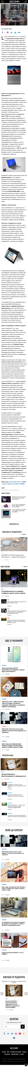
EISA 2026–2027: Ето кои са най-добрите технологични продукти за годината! (14, 731)
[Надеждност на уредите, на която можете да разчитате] (14, 544)
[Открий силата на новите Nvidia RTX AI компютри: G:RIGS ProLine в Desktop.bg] (4, 815)
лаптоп (7, 490)
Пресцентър (7, 1055)
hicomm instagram (16, 1034)
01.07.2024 (14, 21)
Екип (8, 1053)
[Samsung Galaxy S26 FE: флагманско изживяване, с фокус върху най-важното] (14, 655)
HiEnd (8, 619)
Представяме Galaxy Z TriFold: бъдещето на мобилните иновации (16, 796)
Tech (2, 590)
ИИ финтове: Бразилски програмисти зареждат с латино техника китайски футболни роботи (16, 622)
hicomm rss (23, 1034)
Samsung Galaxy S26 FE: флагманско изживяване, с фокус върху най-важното (13, 670)
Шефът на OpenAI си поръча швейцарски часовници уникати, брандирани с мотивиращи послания (17, 613)
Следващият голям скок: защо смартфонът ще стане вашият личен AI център (17, 787)
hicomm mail (14, 1039)
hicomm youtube (20, 1034)
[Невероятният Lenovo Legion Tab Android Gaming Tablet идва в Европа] (6, 499)
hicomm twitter (8, 1034)
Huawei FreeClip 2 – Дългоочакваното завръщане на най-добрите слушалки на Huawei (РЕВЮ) (13, 778)
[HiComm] (14, 1)
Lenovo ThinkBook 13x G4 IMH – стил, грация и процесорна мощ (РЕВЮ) (19, 510)
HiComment (14, 6)
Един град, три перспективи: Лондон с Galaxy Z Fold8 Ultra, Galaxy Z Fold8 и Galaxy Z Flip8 (12, 746)
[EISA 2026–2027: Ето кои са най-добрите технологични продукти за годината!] (14, 719)
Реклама (24, 1053)
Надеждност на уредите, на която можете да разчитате (12, 557)
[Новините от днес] (26, 1)
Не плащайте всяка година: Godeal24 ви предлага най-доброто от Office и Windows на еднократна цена (13, 925)
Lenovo (3, 490)
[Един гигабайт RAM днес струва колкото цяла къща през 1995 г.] (4, 603)
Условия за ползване (15, 1053)
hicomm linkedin (12, 1034)
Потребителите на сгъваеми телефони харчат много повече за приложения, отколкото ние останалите (13, 595)
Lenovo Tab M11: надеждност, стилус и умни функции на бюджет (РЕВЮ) (19, 505)
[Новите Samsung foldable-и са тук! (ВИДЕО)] (14, 941)
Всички (24, 534)
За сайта (4, 1053)
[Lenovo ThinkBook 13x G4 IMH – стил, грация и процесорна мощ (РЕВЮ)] (6, 513)
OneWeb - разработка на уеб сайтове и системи (14, 1062)
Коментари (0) (14, 524)
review (17, 490)
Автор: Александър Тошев (6, 29)
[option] (14, 603)
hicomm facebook (4, 1034)
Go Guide (22, 1055)
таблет (10, 490)
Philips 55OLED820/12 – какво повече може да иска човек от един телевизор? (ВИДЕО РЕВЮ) (16, 807)
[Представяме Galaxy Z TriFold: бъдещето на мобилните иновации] (4, 794)
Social (2, 554)
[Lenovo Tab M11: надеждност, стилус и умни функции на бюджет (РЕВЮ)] (6, 506)
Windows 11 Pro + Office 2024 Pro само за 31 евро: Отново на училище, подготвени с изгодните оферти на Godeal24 (13, 705)
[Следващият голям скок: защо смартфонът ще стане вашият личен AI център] (4, 785)
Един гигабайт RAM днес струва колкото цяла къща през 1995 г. (17, 603)
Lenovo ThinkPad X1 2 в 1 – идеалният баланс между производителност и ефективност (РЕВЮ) (14, 14)
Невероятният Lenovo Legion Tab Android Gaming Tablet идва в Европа (19, 498)
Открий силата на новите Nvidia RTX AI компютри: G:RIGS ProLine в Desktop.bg (17, 817)
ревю (14, 490)
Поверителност (15, 1055)
